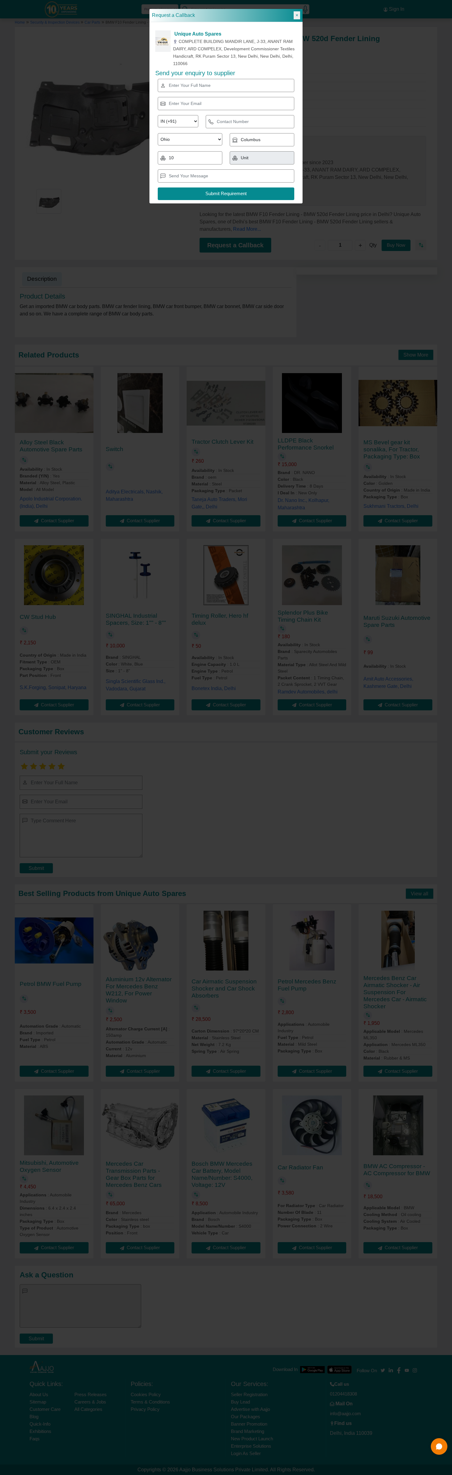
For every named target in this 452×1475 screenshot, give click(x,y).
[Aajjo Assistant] (439, 1446)
